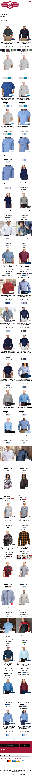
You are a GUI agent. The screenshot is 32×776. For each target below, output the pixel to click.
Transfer (6, 47)
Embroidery (5, 46)
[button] (28, 1)
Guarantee (19, 758)
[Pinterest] (4, 750)
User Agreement (4, 758)
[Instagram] (6, 750)
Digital (5, 668)
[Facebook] (1, 750)
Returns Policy (12, 758)
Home (1, 11)
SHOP (5, 11)
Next (15, 739)
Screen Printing (5, 671)
